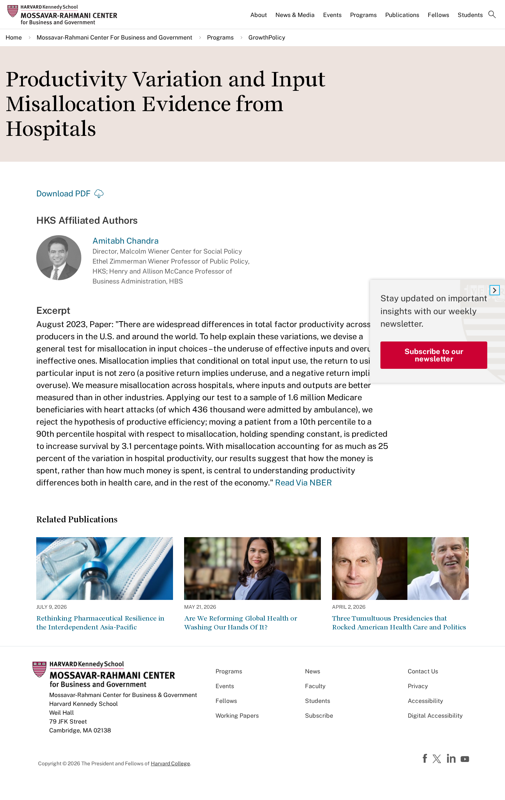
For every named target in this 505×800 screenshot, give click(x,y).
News (312, 671)
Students (470, 14)
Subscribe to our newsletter (433, 355)
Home (14, 37)
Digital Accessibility (435, 715)
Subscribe (319, 715)
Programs (363, 14)
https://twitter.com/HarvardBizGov (438, 759)
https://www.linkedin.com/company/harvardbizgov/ (452, 759)
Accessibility (425, 700)
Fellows (438, 14)
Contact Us (423, 671)
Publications (402, 14)
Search (492, 15)
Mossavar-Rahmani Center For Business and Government (114, 37)
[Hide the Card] (494, 290)
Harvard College (170, 763)
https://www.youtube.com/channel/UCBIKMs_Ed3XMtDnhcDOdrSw (465, 759)
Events (332, 14)
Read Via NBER (303, 482)
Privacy (418, 686)
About (258, 14)
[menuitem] (259, 18)
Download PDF (63, 193)
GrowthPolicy (266, 37)
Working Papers (237, 715)
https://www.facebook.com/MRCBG (425, 759)
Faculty (315, 686)
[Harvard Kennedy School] (64, 15)
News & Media (295, 14)
